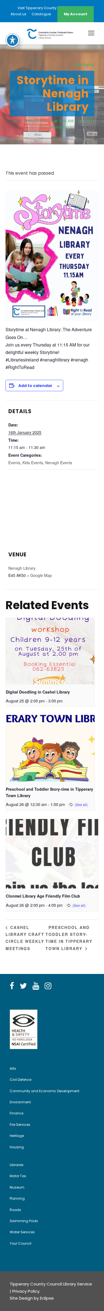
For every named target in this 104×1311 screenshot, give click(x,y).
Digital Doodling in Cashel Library (38, 692)
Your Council (20, 1243)
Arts (13, 1068)
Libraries (17, 1164)
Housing (17, 1147)
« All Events (83, 64)
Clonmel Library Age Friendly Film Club (43, 896)
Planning (17, 1198)
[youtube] (35, 986)
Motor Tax (18, 1176)
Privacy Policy (25, 1291)
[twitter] (23, 986)
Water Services (22, 1232)
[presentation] (50, 651)
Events (14, 462)
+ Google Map (39, 575)
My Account (75, 14)
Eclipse (47, 1298)
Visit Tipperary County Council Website (52, 8)
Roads (15, 1209)
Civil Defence (20, 1079)
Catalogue (41, 14)
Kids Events (32, 462)
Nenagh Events (58, 462)
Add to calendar (35, 385)
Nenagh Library (21, 568)
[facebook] (12, 986)
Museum (17, 1187)
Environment (20, 1102)
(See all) (85, 127)
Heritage (17, 1135)
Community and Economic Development (44, 1091)
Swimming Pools (24, 1221)
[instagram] (48, 986)
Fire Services (20, 1124)
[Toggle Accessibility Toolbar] (12, 40)
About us (18, 14)
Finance (16, 1113)
